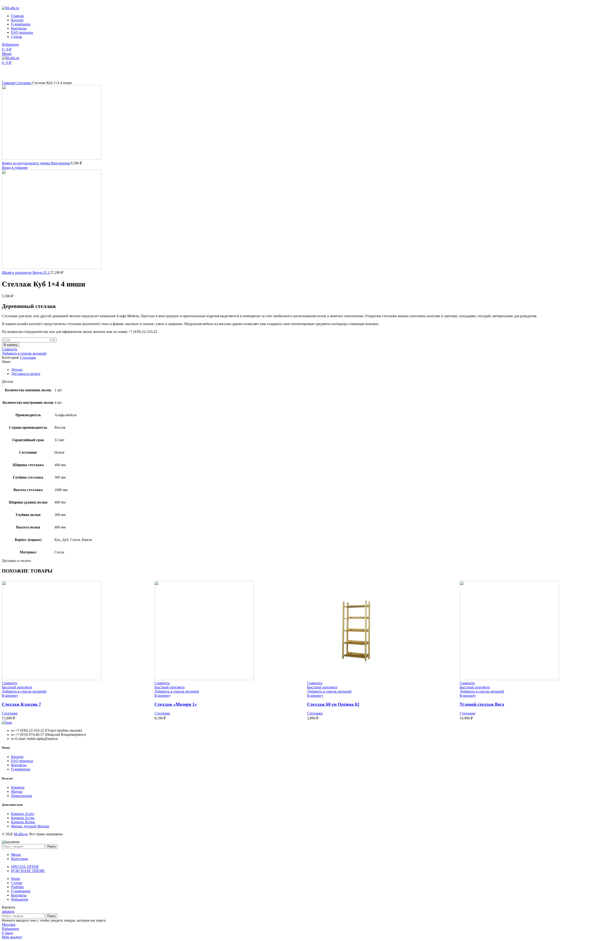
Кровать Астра (22, 818)
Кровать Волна (23, 822)
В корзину (11, 345)
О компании (20, 769)
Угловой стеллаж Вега (482, 704)
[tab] (300, 370)
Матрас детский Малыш (30, 826)
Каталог (17, 757)
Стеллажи (23, 83)
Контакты (19, 765)
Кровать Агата (22, 814)
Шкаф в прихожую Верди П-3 (26, 272)
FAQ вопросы (22, 761)
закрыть (8, 911)
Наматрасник (21, 796)
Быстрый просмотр (17, 687)
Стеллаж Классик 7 (21, 704)
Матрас (17, 791)
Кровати (17, 787)
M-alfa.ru (20, 834)
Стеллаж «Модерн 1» (175, 704)
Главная (8, 83)
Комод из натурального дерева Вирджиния (36, 163)
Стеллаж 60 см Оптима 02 (333, 704)
